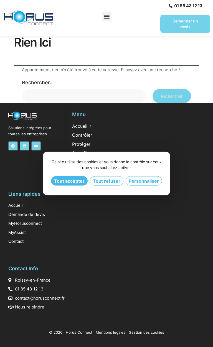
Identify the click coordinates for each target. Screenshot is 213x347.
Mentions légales (110, 332)
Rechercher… (38, 82)
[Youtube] (36, 146)
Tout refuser (106, 181)
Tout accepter (69, 181)
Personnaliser (144, 181)
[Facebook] (13, 146)
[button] (106, 16)
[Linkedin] (24, 146)
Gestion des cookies (146, 332)
